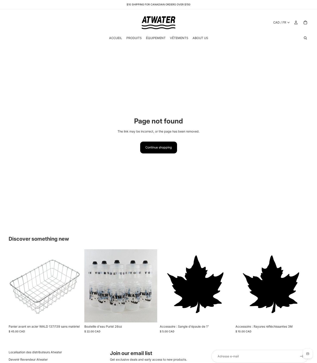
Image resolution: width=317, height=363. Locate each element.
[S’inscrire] (301, 356)
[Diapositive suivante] (150, 286)
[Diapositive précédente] (90, 286)
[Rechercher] (305, 38)
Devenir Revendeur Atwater (28, 359)
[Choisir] (75, 316)
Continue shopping (158, 147)
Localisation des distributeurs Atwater (35, 352)
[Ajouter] (150, 316)
